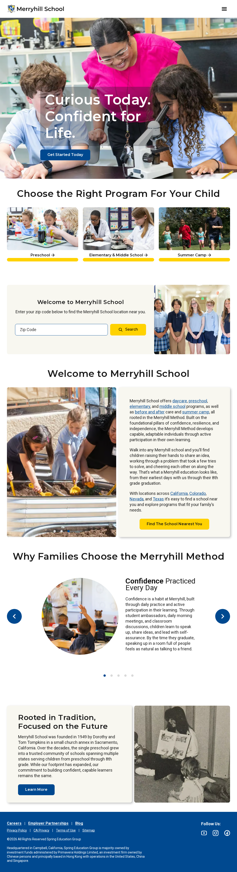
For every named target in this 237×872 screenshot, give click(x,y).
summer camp (195, 412)
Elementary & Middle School (112, 209)
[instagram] (215, 833)
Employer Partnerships (48, 823)
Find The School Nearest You (174, 524)
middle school (172, 406)
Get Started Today (65, 154)
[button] (54, 531)
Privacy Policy (17, 830)
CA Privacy (41, 830)
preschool (198, 400)
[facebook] (227, 833)
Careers (14, 823)
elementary (140, 406)
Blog (79, 823)
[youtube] (204, 833)
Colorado (197, 493)
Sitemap (88, 830)
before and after (150, 412)
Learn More (36, 789)
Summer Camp (175, 209)
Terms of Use (66, 830)
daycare (179, 400)
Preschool (17, 209)
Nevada (136, 499)
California (179, 493)
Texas (158, 499)
